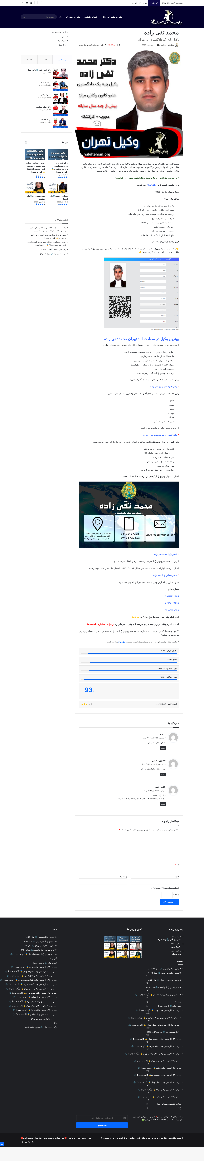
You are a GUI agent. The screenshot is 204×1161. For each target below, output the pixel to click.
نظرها (29, 59)
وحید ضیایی (46, 119)
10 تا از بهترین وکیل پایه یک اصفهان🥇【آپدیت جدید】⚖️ (158, 994)
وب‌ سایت (123, 876)
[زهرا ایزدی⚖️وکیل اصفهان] (136, 954)
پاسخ (163, 748)
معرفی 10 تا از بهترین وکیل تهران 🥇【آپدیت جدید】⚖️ (159, 1010)
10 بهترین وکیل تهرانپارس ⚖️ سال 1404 (165, 973)
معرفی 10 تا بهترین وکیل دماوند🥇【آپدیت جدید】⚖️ (160, 1068)
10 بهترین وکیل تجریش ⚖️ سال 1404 (166, 969)
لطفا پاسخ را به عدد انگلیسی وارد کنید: (164, 888)
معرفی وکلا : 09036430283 (136, 3)
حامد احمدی (46, 82)
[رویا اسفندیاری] (136, 946)
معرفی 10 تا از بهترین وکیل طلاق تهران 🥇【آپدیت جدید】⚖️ (156, 1046)
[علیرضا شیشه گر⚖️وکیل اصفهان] (123, 954)
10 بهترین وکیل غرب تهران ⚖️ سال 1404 (165, 980)
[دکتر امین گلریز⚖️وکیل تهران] (60, 74)
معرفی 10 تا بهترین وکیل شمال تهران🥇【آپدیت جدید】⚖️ (157, 1082)
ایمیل (176, 876)
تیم (79, 1138)
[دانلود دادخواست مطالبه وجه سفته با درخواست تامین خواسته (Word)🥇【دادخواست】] (35, 154)
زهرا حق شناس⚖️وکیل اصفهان (53, 249)
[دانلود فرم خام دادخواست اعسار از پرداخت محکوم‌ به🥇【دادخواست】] (58, 154)
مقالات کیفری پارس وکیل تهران (169, 1104)
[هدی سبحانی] (60, 98)
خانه (90, 1138)
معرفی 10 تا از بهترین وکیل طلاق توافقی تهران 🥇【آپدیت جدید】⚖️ (153, 1053)
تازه (45, 59)
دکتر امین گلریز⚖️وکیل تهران (39, 70)
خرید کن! (72, 1138)
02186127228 (172, 603)
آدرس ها (178, 1002)
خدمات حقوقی (91, 17)
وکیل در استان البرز (72, 17)
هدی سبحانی (45, 94)
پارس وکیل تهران (59, 32)
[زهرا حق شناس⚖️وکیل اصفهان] (58, 187)
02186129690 (172, 610)
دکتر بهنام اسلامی (43, 107)
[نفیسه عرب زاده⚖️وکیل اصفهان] (35, 187)
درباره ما (62, 45)
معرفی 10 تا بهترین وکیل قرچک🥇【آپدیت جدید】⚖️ (160, 1089)
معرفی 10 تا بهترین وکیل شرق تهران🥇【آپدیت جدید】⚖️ (158, 1075)
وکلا (180, 1108)
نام (177, 865)
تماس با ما (62, 36)
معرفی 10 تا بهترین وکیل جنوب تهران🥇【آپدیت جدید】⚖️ (158, 1061)
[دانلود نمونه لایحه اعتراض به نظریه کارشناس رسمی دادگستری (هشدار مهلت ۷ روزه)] (136, 939)
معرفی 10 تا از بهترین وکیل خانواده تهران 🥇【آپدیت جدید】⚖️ (156, 1039)
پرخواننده (62, 59)
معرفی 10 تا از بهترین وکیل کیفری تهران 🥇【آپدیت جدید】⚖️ (153, 1017)
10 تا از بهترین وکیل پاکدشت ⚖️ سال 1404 (164, 987)
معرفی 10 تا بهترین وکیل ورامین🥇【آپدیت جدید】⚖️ (159, 1097)
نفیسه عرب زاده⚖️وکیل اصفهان (53, 253)
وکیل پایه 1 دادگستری (166, 45)
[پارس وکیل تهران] (166, 17)
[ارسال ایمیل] (158, 45)
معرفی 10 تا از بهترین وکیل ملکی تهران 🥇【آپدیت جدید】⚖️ (153, 1025)
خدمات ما (62, 41)
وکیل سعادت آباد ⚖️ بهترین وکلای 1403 (163, 1032)
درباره (84, 1138)
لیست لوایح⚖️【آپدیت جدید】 (169, 1006)
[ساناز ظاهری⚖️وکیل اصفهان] (110, 954)
